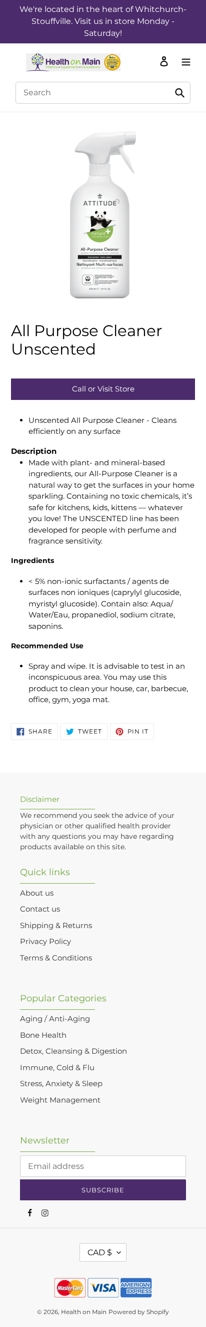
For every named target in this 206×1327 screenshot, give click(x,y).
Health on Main (83, 1312)
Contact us (40, 909)
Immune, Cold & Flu (57, 1067)
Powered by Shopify (138, 1312)
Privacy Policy (45, 941)
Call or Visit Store (103, 388)
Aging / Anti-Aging (55, 1018)
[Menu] (183, 60)
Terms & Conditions (56, 957)
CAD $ (100, 1252)
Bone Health (43, 1035)
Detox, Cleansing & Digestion (73, 1051)
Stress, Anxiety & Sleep (61, 1083)
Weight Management (60, 1100)
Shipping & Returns (56, 925)
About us (37, 893)
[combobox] (103, 93)
